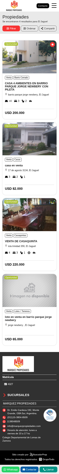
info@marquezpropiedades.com (24, 426)
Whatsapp (12, 469)
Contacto (43, 5)
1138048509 (13, 421)
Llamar (50, 469)
